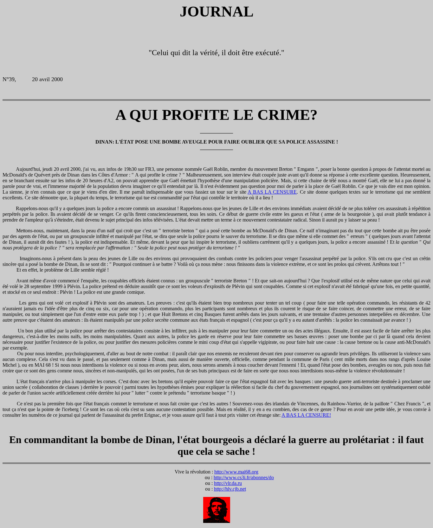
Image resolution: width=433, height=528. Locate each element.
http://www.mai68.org (236, 471)
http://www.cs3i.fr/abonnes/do (244, 477)
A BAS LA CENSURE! (306, 415)
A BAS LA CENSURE (272, 192)
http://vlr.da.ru (228, 483)
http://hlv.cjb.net (230, 489)
